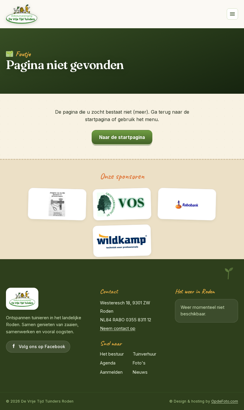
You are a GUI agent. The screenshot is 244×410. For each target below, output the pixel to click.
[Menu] (232, 14)
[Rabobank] (187, 203)
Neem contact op (117, 328)
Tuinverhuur (144, 353)
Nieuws (140, 372)
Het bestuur (112, 353)
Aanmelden (111, 372)
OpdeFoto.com (224, 401)
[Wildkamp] (122, 240)
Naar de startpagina (122, 137)
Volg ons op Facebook (42, 346)
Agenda (107, 362)
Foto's (139, 362)
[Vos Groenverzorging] (122, 203)
